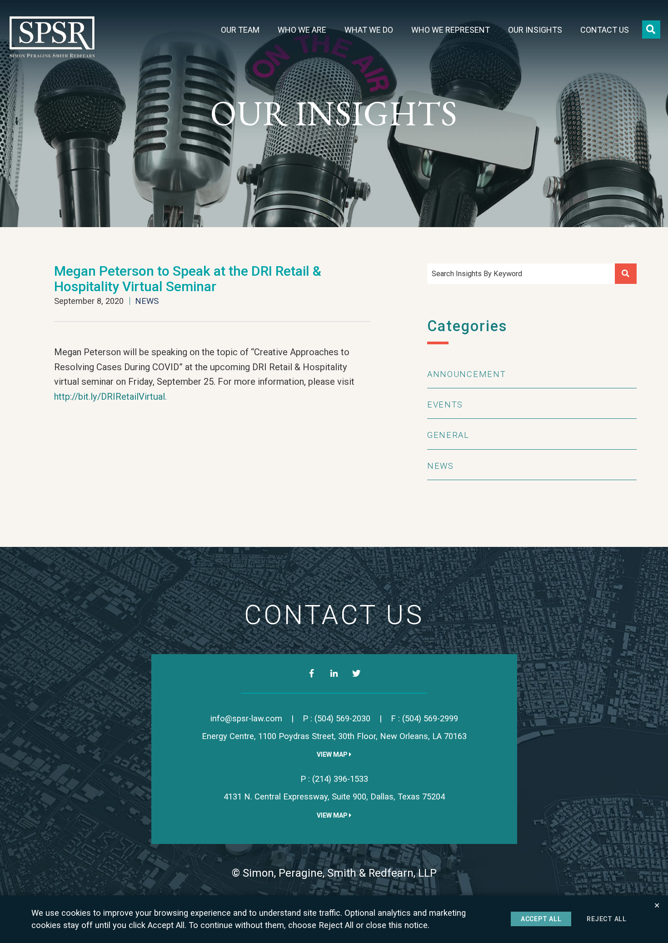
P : (336, 718)
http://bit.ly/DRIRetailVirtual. (110, 396)
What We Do (368, 30)
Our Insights (535, 30)
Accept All (541, 919)
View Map (333, 754)
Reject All (607, 919)
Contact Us (604, 30)
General (448, 435)
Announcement (466, 374)
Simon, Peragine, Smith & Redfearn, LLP (340, 873)
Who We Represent (450, 30)
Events (445, 404)
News (147, 301)
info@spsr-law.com (246, 718)
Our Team (240, 30)
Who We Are (302, 30)
